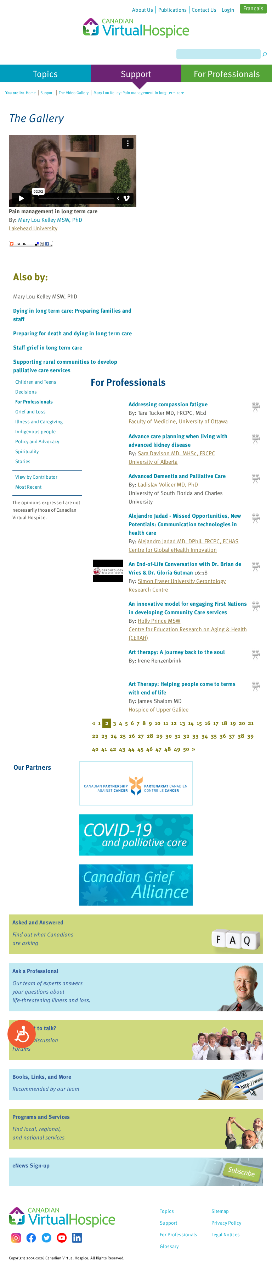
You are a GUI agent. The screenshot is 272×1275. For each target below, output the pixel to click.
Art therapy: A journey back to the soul (177, 652)
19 (233, 723)
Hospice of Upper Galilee (158, 709)
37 (232, 735)
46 (149, 748)
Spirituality (27, 451)
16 (207, 723)
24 (113, 735)
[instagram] (16, 1238)
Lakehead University (33, 228)
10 (157, 723)
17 (216, 723)
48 (167, 748)
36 (223, 735)
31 (177, 735)
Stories (22, 461)
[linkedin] (77, 1238)
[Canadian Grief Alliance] (136, 885)
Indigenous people (35, 431)
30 (168, 735)
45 (140, 748)
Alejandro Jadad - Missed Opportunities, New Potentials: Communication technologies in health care (185, 524)
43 (122, 748)
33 (195, 735)
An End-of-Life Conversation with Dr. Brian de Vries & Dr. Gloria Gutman (185, 568)
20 (242, 723)
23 (104, 735)
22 (95, 735)
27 (141, 735)
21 (251, 723)
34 (205, 735)
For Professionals (34, 401)
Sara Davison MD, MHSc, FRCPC (176, 453)
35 (214, 735)
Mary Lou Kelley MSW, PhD (50, 219)
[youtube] (62, 1238)
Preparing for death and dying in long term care (72, 333)
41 (104, 748)
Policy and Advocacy (37, 441)
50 (186, 748)
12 (174, 723)
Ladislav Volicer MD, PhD (168, 484)
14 (191, 723)
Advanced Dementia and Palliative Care (177, 476)
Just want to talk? (34, 1028)
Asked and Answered (37, 922)
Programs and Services (41, 1116)
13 (182, 723)
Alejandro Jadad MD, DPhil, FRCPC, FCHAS (188, 541)
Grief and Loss (30, 411)
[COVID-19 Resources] (136, 835)
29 (159, 735)
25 (123, 735)
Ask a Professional (35, 971)
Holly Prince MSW (159, 620)
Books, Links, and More (41, 1076)
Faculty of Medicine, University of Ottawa (178, 421)
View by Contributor (36, 476)
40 (95, 748)
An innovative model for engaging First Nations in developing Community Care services (188, 607)
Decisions (26, 391)
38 (241, 735)
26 (132, 735)
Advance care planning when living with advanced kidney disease (178, 440)
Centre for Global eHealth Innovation (173, 549)
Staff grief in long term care (47, 347)
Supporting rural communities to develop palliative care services (65, 365)
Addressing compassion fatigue (168, 404)
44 (131, 748)
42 (113, 748)
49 (177, 748)
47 (158, 748)
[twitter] (46, 1238)
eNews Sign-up (31, 1165)
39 (250, 735)
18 (224, 723)
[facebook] (31, 1238)
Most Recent (28, 486)
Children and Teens (35, 381)
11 (165, 723)
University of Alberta (153, 461)
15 (199, 723)
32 (186, 735)
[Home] (136, 19)
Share (31, 244)
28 (150, 735)
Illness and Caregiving (39, 421)
